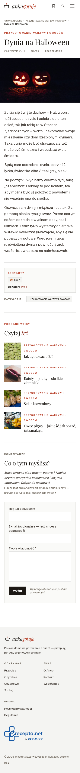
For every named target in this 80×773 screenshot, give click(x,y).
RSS (6, 762)
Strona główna (13, 20)
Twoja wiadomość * (22, 548)
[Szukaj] (63, 6)
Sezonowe (11, 684)
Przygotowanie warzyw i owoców (46, 20)
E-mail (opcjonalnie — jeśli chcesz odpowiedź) (32, 529)
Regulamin (11, 715)
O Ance (49, 670)
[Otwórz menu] (72, 6)
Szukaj (8, 690)
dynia (23, 287)
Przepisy (10, 670)
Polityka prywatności (18, 709)
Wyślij (17, 591)
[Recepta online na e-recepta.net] (23, 733)
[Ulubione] (53, 6)
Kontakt (49, 677)
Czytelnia (10, 677)
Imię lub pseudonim (22, 509)
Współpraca (51, 684)
